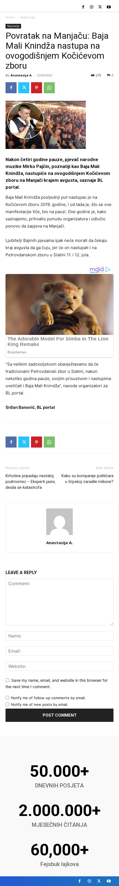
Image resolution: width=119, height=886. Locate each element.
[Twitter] (100, 7)
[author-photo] (59, 535)
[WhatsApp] (49, 87)
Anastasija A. (21, 75)
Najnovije (27, 17)
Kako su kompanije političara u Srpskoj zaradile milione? (87, 478)
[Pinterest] (36, 87)
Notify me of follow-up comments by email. (48, 698)
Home (10, 17)
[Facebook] (83, 7)
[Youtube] (108, 7)
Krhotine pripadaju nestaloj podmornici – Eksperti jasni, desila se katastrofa (30, 481)
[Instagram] (91, 7)
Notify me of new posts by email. (39, 704)
